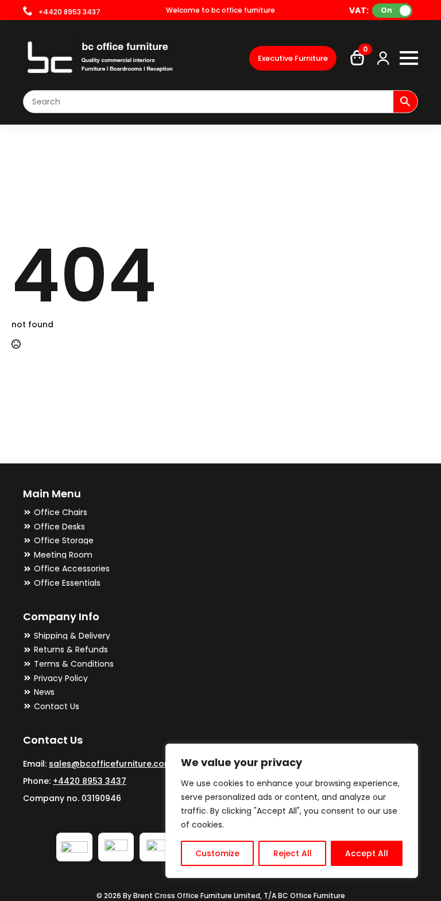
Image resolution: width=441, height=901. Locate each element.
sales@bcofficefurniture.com (110, 763)
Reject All (292, 853)
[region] (291, 811)
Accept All (366, 853)
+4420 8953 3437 (89, 781)
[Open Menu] (409, 58)
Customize (217, 853)
